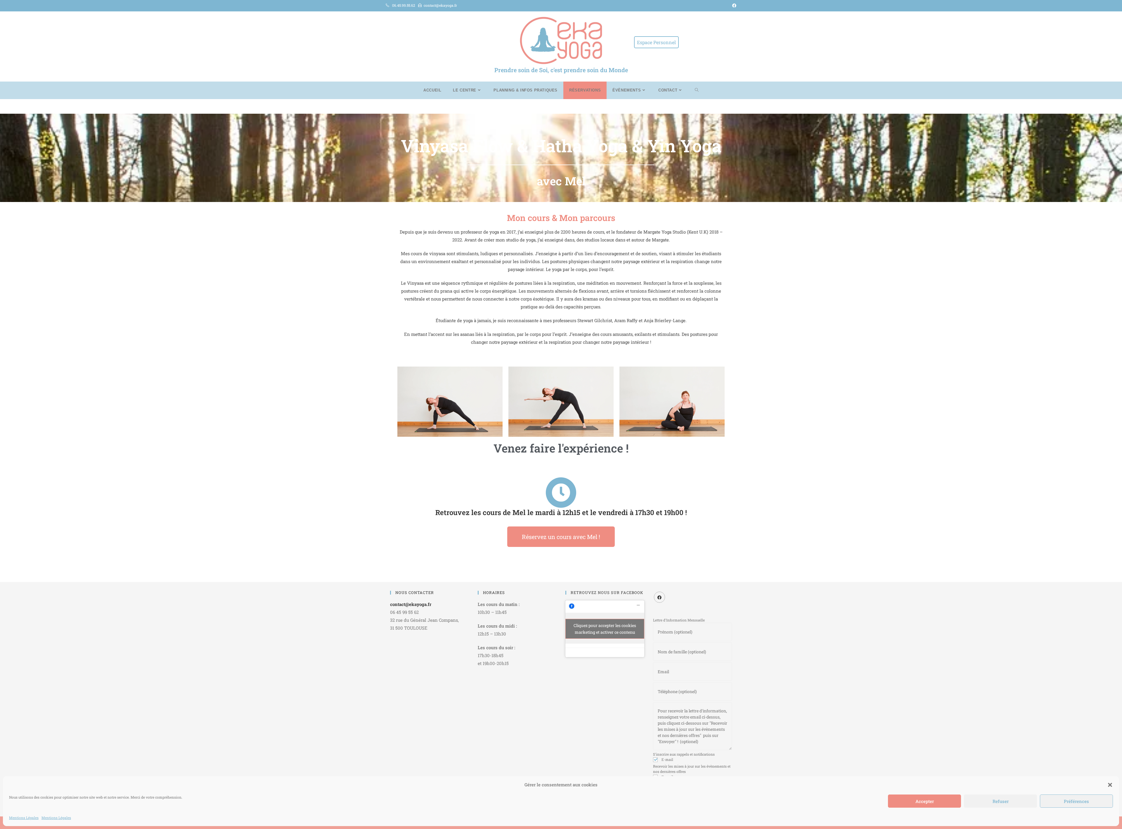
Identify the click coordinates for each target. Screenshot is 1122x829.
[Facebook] (659, 597)
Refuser (1001, 801)
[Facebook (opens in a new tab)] (733, 5)
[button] (1110, 785)
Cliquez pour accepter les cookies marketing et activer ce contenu (605, 629)
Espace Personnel (656, 42)
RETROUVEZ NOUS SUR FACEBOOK (607, 592)
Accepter (924, 801)
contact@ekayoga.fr (410, 604)
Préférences (1076, 801)
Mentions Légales (24, 817)
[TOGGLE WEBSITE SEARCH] (696, 90)
